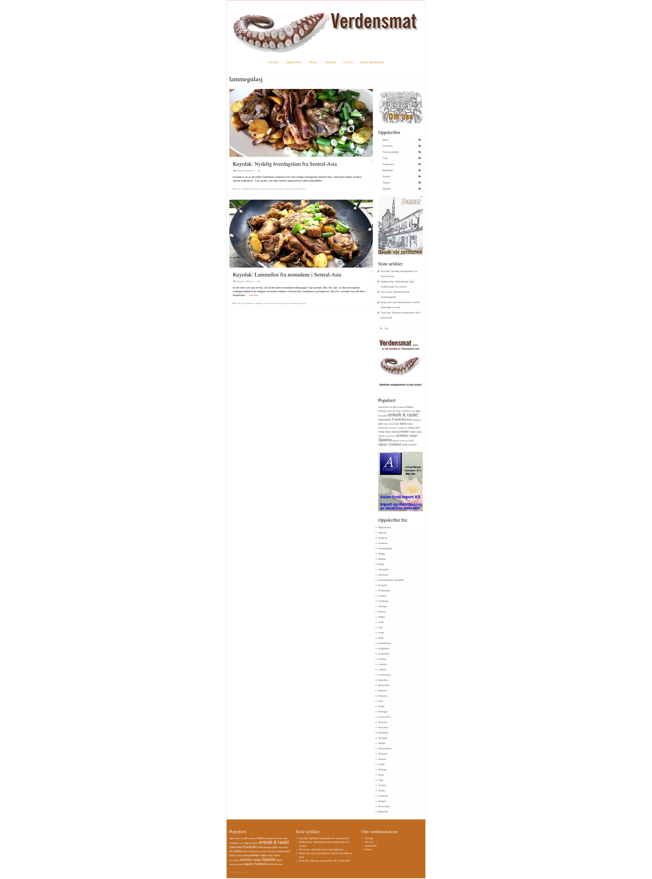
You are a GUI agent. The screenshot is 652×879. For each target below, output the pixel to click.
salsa (419, 431)
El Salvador (384, 590)
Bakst (385, 139)
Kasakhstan (255, 189)
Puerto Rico (384, 716)
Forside (273, 62)
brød (398, 411)
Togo (381, 780)
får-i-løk (237, 189)
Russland (383, 732)
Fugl (385, 158)
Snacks (386, 176)
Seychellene (390, 436)
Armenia (382, 543)
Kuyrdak (287, 189)
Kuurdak (280, 189)
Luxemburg (384, 674)
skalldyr (402, 435)
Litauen (382, 669)
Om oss (348, 62)
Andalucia (401, 407)
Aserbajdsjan (385, 548)
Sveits (411, 440)
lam (293, 189)
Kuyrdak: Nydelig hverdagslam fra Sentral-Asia (324, 838)
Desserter (388, 145)
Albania (382, 532)
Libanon (382, 664)
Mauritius (383, 680)
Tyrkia (381, 790)
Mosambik (383, 685)
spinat (395, 440)
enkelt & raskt (403, 415)
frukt (409, 419)
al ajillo (393, 407)
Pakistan (382, 690)
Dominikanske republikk (391, 580)
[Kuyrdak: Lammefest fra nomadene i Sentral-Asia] (301, 234)
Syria (381, 774)
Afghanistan (383, 407)
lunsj (381, 431)
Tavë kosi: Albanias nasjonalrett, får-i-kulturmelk (324, 860)
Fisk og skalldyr (391, 152)
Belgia (381, 553)
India (391, 424)
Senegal (382, 738)
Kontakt (330, 62)
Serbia (381, 436)
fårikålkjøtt (245, 189)
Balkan (410, 406)
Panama (382, 695)
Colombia (405, 411)
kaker (410, 423)
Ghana (382, 611)
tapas (382, 444)
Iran (396, 423)
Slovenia (382, 753)
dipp (418, 410)
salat (412, 431)
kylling (411, 427)
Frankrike (399, 419)
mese (388, 431)
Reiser (313, 62)
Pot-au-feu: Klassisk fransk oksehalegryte (321, 849)
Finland (382, 595)
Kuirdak (273, 189)
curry (413, 411)
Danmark (383, 574)
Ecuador (382, 415)
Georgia (382, 606)
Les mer (253, 295)
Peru (380, 701)
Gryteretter (388, 164)
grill (242, 303)
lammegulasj (300, 189)
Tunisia (382, 785)
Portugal (382, 711)
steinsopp (404, 441)
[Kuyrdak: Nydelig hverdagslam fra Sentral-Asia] (301, 123)
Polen (381, 706)
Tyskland (394, 444)
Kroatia (382, 659)
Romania (383, 727)
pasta (395, 431)
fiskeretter (384, 419)
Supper (386, 182)
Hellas (385, 424)
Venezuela (384, 806)
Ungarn (382, 801)
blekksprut (383, 411)
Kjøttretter (250, 171)
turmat (303, 303)
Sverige (382, 769)
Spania (385, 439)
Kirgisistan (265, 189)
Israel (381, 632)
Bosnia (391, 411)
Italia (403, 423)
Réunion (382, 722)
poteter (404, 431)
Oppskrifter (293, 62)
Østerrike (413, 445)
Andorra (382, 538)
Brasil (381, 564)
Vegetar (387, 188)
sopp (413, 435)
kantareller (383, 428)
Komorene (384, 653)
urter (405, 444)
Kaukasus (393, 428)
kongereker (402, 428)
